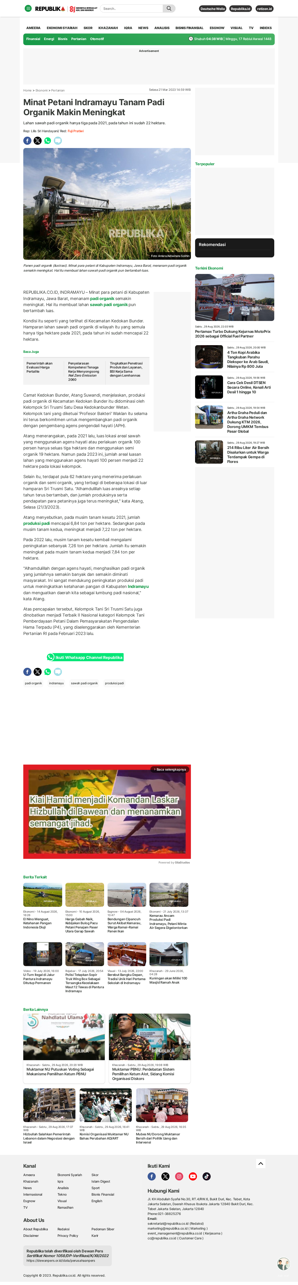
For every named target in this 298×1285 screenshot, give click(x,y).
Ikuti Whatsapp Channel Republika (89, 657)
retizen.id (264, 9)
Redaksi (64, 1229)
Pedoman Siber (102, 1229)
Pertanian (78, 39)
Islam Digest (100, 1181)
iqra (128, 28)
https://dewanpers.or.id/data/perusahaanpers (61, 1260)
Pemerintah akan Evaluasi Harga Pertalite (40, 367)
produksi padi (37, 523)
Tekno (62, 1194)
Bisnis (63, 39)
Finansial (33, 39)
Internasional (32, 1194)
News (27, 1188)
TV (251, 28)
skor (88, 28)
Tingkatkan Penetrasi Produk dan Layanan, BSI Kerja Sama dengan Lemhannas (126, 369)
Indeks (266, 28)
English (96, 1201)
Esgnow (29, 1201)
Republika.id (240, 9)
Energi (49, 39)
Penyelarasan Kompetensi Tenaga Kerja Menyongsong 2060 (83, 371)
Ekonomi (42, 90)
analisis (161, 28)
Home (27, 90)
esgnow (217, 28)
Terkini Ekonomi (209, 268)
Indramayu (138, 586)
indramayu (56, 683)
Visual (62, 1201)
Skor (94, 1175)
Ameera (29, 1175)
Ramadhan (65, 1207)
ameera (33, 28)
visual (236, 28)
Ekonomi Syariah (62, 28)
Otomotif (97, 39)
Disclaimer (31, 1236)
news (143, 28)
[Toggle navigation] (28, 8)
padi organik (102, 298)
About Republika (35, 1229)
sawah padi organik (109, 304)
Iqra (60, 1181)
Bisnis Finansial (189, 28)
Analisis (63, 1188)
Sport (95, 1188)
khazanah (108, 28)
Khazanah (30, 1181)
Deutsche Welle (213, 9)
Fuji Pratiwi (76, 131)
